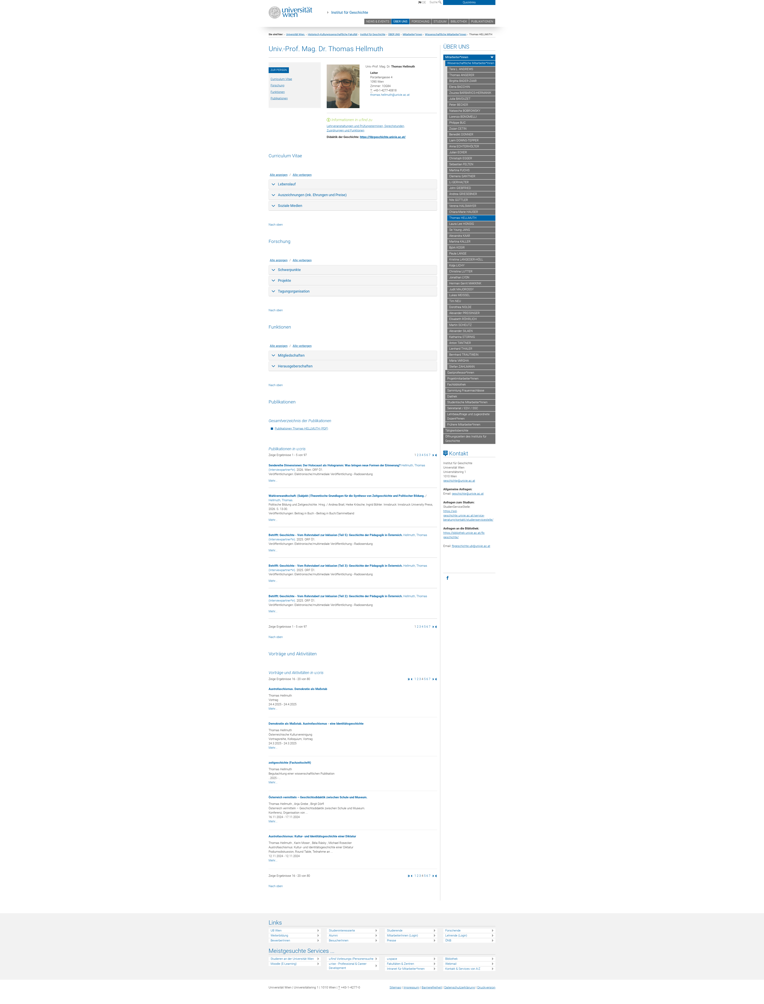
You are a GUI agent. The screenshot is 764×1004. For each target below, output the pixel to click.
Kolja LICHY (457, 265)
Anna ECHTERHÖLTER (464, 146)
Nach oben (276, 224)
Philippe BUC (457, 122)
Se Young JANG (459, 230)
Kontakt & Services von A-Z (462, 969)
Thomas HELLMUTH (463, 218)
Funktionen (278, 92)
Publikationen (279, 98)
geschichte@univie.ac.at (468, 493)
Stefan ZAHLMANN (462, 366)
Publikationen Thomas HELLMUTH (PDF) (301, 428)
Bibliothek (451, 959)
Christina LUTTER (461, 271)
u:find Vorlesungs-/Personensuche (351, 959)
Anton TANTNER (460, 343)
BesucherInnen (338, 940)
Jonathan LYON (459, 277)
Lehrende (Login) (456, 935)
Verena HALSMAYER (462, 206)
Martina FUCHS (459, 170)
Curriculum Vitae (281, 79)
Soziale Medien (290, 206)
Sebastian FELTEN (461, 164)
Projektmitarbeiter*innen (462, 378)
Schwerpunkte (289, 270)
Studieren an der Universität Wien (292, 959)
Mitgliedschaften (291, 355)
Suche (434, 2)
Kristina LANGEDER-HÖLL (466, 259)
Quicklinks (469, 2)
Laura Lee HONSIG (461, 224)
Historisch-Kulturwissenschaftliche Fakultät (332, 34)
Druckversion (486, 987)
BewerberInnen (280, 940)
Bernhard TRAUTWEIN (463, 354)
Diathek (452, 396)
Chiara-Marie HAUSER (463, 212)
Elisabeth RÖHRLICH (463, 319)
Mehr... (273, 480)
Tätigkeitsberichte (456, 430)
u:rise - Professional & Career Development (347, 966)
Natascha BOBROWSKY (464, 111)
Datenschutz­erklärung (459, 987)
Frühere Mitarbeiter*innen (463, 424)
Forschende (453, 930)
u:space (392, 959)
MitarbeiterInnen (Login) (402, 935)
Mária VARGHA (459, 360)
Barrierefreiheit (432, 987)
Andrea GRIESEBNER (463, 194)
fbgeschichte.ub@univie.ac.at (471, 546)
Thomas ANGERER (461, 75)
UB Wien (276, 930)
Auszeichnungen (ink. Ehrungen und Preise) (312, 195)
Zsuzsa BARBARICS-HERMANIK (470, 93)
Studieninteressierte (342, 930)
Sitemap (395, 987)
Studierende (394, 930)
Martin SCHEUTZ (460, 325)
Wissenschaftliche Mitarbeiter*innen (445, 34)
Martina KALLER (460, 241)
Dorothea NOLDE (460, 307)
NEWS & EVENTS (377, 21)
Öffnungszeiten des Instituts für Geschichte (465, 439)
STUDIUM (440, 21)
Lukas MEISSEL (459, 295)
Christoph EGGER (460, 158)
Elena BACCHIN (459, 87)
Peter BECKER (458, 105)
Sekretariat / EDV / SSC (462, 408)
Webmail (450, 964)
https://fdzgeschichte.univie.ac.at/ (383, 137)
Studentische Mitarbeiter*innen (467, 402)
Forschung (277, 85)
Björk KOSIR (457, 247)
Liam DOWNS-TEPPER (464, 140)
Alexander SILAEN (461, 331)
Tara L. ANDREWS (461, 69)
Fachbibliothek (456, 384)
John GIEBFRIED (460, 188)
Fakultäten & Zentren (400, 964)
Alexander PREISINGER (464, 313)
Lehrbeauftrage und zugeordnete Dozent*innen (468, 416)
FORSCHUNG (420, 21)
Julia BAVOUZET (460, 99)
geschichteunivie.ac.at (459, 480)
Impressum (411, 987)
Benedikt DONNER (461, 134)
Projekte (284, 280)
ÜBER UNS (400, 21)
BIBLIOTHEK (459, 21)
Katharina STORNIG (462, 337)
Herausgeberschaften (295, 366)
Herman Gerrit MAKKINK (465, 283)
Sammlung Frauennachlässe (465, 390)
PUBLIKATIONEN (482, 21)
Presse (391, 940)
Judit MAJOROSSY (461, 289)
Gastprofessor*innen (460, 372)
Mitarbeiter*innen (412, 34)
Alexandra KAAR (459, 236)
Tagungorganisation (294, 291)
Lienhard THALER (460, 348)
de (423, 2)
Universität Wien (295, 34)
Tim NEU (455, 301)
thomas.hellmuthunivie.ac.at (390, 95)
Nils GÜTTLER (458, 200)
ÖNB (448, 940)
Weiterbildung (279, 935)
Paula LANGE (458, 253)
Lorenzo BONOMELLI (463, 116)
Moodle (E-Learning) (284, 964)
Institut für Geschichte (349, 12)
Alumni (333, 935)
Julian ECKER (458, 152)
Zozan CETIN (458, 128)
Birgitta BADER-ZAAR (463, 81)
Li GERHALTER (459, 182)
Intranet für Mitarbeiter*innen (406, 969)
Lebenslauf (287, 184)
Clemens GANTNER (462, 176)
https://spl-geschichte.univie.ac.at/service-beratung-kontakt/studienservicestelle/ (468, 515)
